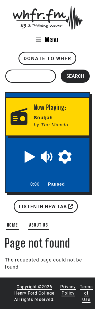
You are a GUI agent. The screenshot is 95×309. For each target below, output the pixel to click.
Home (12, 224)
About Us (38, 224)
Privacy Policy (68, 290)
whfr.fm (47, 9)
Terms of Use (86, 293)
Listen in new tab (43, 206)
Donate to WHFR (47, 58)
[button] (30, 157)
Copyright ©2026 (34, 286)
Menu (51, 40)
